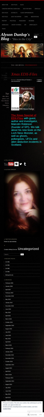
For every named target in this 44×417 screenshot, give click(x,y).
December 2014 (9, 355)
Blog (22, 4)
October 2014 (9, 361)
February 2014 (9, 378)
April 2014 (8, 371)
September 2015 (9, 325)
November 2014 (9, 358)
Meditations (35, 16)
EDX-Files (5, 12)
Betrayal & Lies (9, 275)
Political (13, 20)
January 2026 (9, 286)
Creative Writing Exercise (10, 249)
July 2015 (7, 332)
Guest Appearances (27, 12)
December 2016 (9, 306)
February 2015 (9, 348)
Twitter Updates (11, 239)
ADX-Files (14, 4)
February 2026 (9, 283)
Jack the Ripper (16, 16)
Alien (3, 96)
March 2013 (8, 400)
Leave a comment (39, 80)
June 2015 (8, 335)
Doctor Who (27, 8)
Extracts (14, 12)
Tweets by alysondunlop (10, 241)
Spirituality (33, 24)
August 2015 (8, 328)
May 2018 (8, 299)
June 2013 (8, 391)
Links (26, 16)
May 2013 (8, 394)
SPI (25, 24)
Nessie (7, 103)
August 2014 (8, 368)
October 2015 (9, 322)
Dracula (37, 8)
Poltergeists (6, 105)
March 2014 (8, 374)
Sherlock (5, 24)
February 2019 (9, 292)
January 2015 (9, 351)
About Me (5, 4)
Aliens (7, 96)
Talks (3, 28)
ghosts (4, 98)
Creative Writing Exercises (11, 8)
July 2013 (7, 387)
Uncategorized (15, 81)
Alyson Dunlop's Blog (15, 36)
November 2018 (9, 296)
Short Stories (16, 24)
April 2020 (8, 289)
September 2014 (9, 364)
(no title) (7, 261)
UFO (7, 107)
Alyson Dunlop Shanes (24, 80)
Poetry (4, 20)
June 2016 (8, 309)
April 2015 (8, 341)
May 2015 (8, 338)
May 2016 (8, 312)
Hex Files (5, 16)
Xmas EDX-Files (24, 74)
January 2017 (9, 302)
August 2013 (8, 384)
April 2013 (8, 397)
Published (22, 20)
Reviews (31, 20)
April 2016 (8, 315)
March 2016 (8, 319)
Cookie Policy (7, 408)
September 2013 (9, 381)
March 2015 (8, 345)
